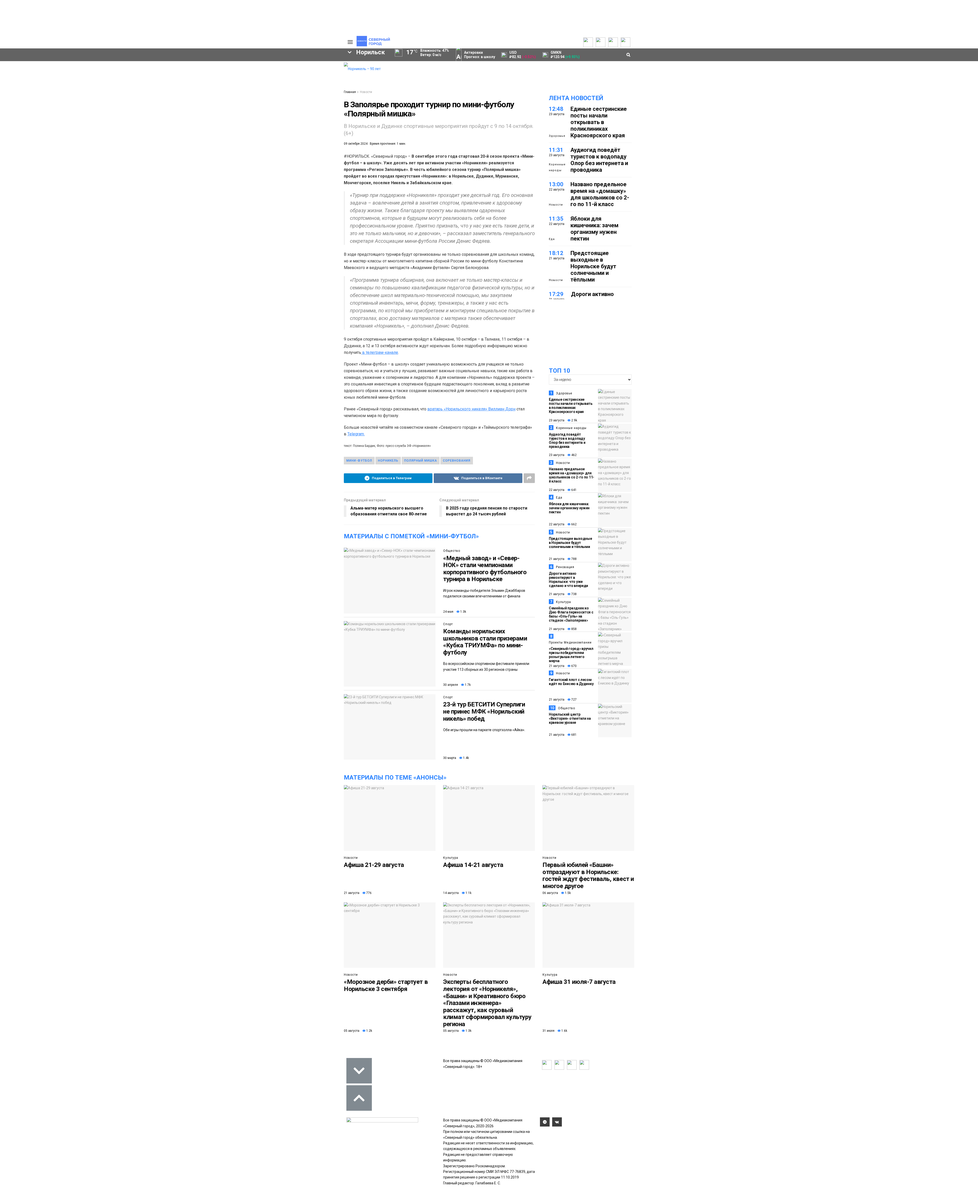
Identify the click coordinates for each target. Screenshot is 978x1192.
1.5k (567, 893)
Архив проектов (237, 80)
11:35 (556, 219)
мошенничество (280, 133)
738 (573, 594)
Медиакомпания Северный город (246, 115)
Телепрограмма (195, 65)
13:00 (556, 184)
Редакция (315, 65)
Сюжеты (189, 75)
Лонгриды (148, 91)
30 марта (449, 758)
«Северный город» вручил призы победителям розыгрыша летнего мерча (571, 655)
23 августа (556, 420)
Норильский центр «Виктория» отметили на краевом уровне (570, 718)
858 (573, 629)
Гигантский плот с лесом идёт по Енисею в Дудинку (571, 682)
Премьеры (274, 64)
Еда (552, 239)
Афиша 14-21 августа (473, 864)
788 (573, 559)
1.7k (467, 685)
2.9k (573, 420)
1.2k (368, 1031)
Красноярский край (239, 107)
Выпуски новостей (197, 70)
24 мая (448, 611)
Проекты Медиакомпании (238, 72)
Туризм (242, 133)
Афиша (186, 133)
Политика (148, 65)
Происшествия (159, 124)
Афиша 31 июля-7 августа (579, 981)
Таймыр (318, 107)
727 (573, 699)
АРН (298, 115)
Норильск (194, 107)
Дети (214, 133)
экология (226, 124)
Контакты (315, 75)
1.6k (564, 1031)
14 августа (451, 893)
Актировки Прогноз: (479, 54)
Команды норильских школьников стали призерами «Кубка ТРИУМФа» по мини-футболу (485, 642)
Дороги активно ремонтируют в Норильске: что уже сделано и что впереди (568, 579)
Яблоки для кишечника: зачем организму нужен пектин (594, 229)
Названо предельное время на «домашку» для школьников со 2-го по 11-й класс (599, 194)
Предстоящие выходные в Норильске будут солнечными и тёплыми (593, 266)
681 (573, 734)
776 (368, 893)
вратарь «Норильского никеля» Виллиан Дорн (471, 409)
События (272, 74)
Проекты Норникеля (240, 65)
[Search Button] (332, 157)
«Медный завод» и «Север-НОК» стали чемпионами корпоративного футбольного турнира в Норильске (485, 569)
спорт (194, 124)
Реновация (565, 567)
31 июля (548, 1031)
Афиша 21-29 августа (374, 864)
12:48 (556, 109)
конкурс (153, 115)
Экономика (149, 70)
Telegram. (356, 434)
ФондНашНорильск (158, 141)
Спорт (145, 86)
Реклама (314, 70)
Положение (275, 79)
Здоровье (557, 136)
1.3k (462, 611)
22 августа (556, 490)
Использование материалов (320, 88)
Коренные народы (557, 167)
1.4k (465, 758)
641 (573, 490)
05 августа (351, 1031)
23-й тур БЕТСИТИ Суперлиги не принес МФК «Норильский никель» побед (484, 711)
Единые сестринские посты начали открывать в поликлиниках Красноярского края (598, 122)
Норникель (156, 107)
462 (573, 455)
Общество (148, 75)
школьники (187, 115)
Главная (350, 92)
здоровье (154, 133)
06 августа (550, 893)
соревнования (456, 460)
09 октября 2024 (356, 143)
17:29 (556, 294)
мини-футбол (359, 460)
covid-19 (285, 107)
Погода (313, 96)
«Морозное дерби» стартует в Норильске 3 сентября (386, 985)
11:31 (556, 150)
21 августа (556, 559)
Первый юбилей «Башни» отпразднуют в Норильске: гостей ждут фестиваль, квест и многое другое (588, 875)
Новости (231, 86)
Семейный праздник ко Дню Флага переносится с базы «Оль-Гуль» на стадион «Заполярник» (571, 614)
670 (573, 666)
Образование (319, 124)
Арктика (283, 124)
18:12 (556, 253)
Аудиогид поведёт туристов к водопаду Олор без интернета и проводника (599, 160)
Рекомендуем (277, 69)
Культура (148, 80)
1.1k (468, 893)
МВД (255, 124)
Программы (191, 80)
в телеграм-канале (379, 352)
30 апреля (450, 685)
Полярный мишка (420, 460)
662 (573, 524)
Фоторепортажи (153, 96)
